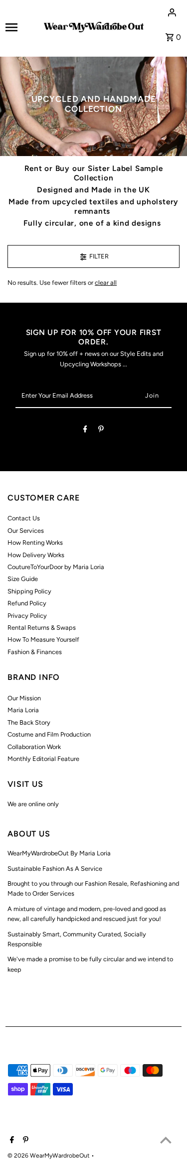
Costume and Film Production (49, 734)
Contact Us (23, 518)
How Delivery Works (35, 555)
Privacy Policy (27, 615)
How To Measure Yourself (43, 639)
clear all (106, 282)
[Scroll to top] (166, 1140)
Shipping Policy (29, 591)
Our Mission (24, 698)
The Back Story (28, 722)
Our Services (25, 530)
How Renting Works (35, 542)
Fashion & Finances (34, 652)
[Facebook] (85, 430)
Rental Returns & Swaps (41, 627)
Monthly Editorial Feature (43, 758)
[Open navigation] (21, 27)
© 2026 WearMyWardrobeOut (49, 1155)
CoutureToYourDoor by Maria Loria (55, 567)
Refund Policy (26, 603)
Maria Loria (23, 710)
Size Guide (22, 579)
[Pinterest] (101, 430)
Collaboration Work (34, 746)
